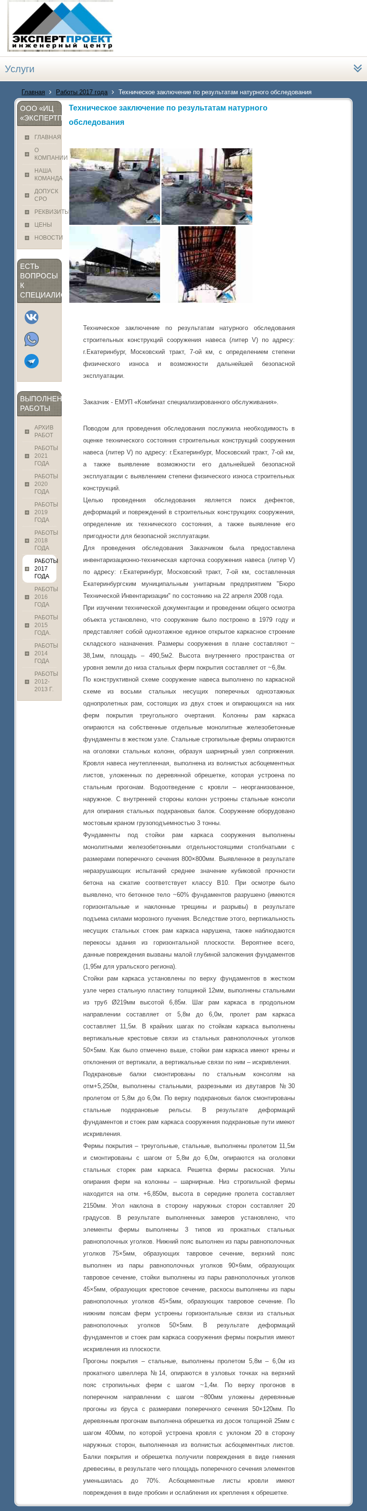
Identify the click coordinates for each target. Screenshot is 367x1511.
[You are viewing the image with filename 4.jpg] (207, 264)
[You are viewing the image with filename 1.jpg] (114, 186)
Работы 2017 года (82, 92)
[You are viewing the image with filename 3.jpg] (114, 264)
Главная (33, 92)
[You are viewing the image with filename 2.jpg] (207, 186)
